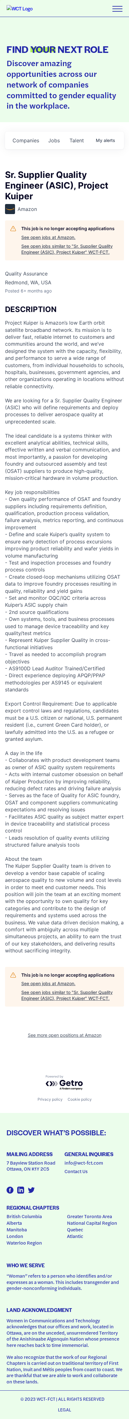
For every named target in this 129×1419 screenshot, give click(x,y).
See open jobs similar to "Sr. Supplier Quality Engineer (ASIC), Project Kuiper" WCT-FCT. (67, 249)
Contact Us (76, 1171)
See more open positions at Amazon (64, 1035)
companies (26, 140)
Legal (64, 1409)
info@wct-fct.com (83, 1163)
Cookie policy (80, 1099)
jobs (54, 140)
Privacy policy (50, 1099)
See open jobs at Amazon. (48, 237)
